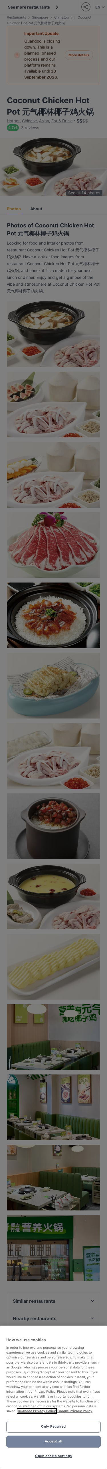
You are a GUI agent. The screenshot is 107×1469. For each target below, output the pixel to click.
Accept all (53, 1441)
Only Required (53, 1426)
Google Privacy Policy (74, 1411)
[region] (53, 1397)
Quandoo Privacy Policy (37, 1411)
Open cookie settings (53, 1456)
